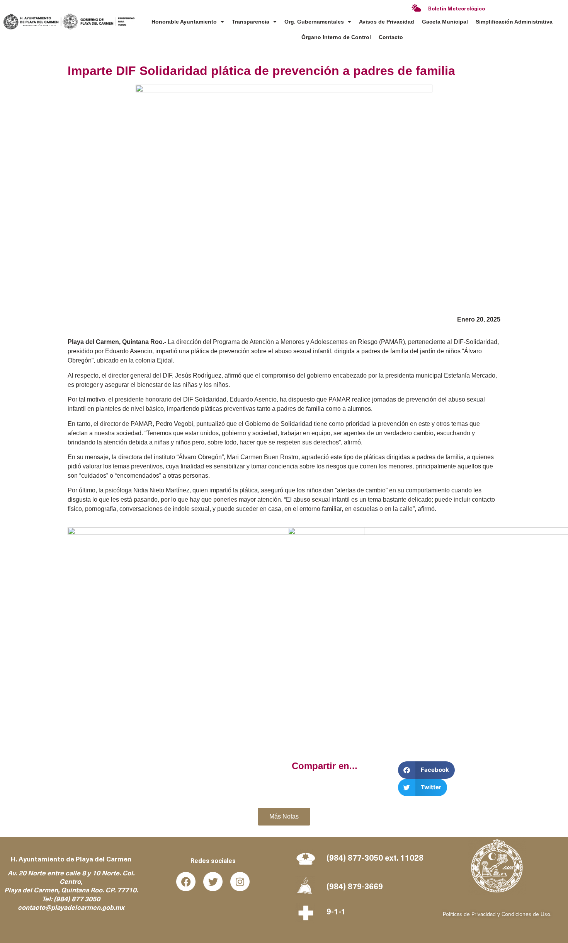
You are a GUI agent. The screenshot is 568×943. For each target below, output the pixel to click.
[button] (426, 770)
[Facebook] (186, 881)
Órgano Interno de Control (336, 37)
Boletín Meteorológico (456, 9)
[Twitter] (213, 881)
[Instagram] (240, 881)
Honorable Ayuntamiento (184, 22)
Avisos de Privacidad (386, 22)
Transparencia (250, 22)
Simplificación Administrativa (514, 22)
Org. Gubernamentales (314, 22)
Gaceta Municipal (445, 22)
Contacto (391, 37)
